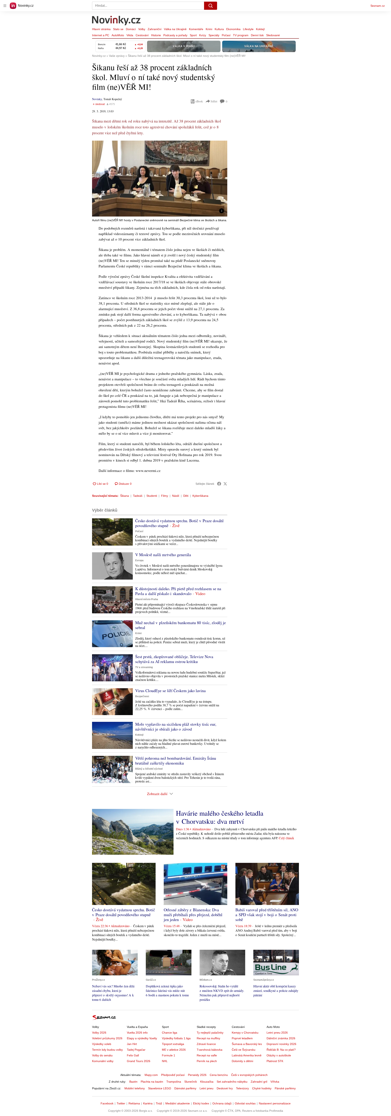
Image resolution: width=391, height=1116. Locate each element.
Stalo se (118, 29)
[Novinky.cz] (116, 20)
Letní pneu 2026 (277, 1032)
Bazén (133, 1081)
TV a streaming (144, 667)
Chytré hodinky (261, 1088)
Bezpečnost (142, 696)
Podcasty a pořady (175, 35)
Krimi (209, 29)
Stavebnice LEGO (159, 1088)
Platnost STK (275, 1061)
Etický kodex (201, 1103)
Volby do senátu (102, 1055)
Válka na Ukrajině (175, 29)
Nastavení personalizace (275, 1103)
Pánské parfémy (285, 1088)
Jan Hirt (132, 1044)
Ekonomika (233, 29)
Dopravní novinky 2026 (281, 1044)
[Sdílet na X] (225, 484)
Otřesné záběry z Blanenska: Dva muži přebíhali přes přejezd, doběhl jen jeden (193, 914)
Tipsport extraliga (173, 1044)
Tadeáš (137, 495)
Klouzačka (206, 1081)
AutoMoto (118, 35)
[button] (159, 179)
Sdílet (214, 101)
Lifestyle (248, 29)
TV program (240, 35)
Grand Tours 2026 (138, 1061)
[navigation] (5, 5)
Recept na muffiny (208, 1038)
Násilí (175, 495)
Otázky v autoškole (279, 1055)
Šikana (124, 495)
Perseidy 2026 (197, 1075)
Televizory (242, 1088)
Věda (129, 35)
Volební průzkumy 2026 (107, 1038)
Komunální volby (102, 1061)
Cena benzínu (219, 1075)
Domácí (131, 29)
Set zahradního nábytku (232, 1081)
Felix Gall (133, 1055)
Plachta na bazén (152, 1081)
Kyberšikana (200, 495)
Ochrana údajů (222, 1103)
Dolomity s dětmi (242, 1061)
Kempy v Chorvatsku (245, 1032)
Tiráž (159, 1103)
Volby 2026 (99, 1032)
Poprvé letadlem (242, 1038)
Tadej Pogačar (136, 1049)
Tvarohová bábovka (209, 1049)
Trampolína (173, 1081)
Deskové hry (225, 1088)
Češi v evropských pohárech (249, 1075)
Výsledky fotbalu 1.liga (176, 1038)
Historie (156, 35)
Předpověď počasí (173, 1075)
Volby (141, 29)
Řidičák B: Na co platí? (281, 1049)
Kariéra (148, 1103)
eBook (199, 101)
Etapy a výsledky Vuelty (142, 1038)
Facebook (107, 1103)
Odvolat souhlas (245, 1103)
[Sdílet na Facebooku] (219, 484)
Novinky (97, 99)
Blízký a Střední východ (149, 768)
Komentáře (196, 29)
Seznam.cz (377, 5)
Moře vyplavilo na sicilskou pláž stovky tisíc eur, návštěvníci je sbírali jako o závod (175, 726)
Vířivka (274, 1081)
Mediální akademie (177, 1103)
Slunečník (190, 1081)
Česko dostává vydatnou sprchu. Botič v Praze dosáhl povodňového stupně (179, 523)
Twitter (121, 1103)
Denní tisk (257, 35)
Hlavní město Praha (146, 599)
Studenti (151, 495)
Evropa (139, 560)
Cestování (142, 35)
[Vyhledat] (210, 6)
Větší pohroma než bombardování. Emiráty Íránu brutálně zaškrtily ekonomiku (175, 760)
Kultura (219, 29)
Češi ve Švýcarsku (243, 1049)
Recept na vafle (207, 1055)
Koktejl (260, 29)
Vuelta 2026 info (137, 1032)
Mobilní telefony (134, 1088)
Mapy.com (151, 1075)
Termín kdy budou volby (107, 1049)
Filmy (164, 495)
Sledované (273, 35)
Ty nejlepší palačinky (210, 1032)
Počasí (226, 35)
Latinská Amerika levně (246, 1055)
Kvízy (202, 35)
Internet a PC (100, 35)
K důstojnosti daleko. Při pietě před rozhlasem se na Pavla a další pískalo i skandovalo (178, 591)
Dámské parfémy (185, 1088)
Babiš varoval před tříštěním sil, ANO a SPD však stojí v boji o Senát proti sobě (266, 914)
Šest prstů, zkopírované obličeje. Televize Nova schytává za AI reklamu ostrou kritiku (174, 659)
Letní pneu (206, 1088)
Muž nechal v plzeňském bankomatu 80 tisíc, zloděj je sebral (180, 625)
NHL (165, 1061)
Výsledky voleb (101, 1044)
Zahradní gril (259, 1081)
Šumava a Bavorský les (247, 1044)
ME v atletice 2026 (174, 1049)
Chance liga (169, 1032)
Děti (185, 495)
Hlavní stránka (101, 29)
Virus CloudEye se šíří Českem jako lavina (170, 690)
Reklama (134, 1103)
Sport (193, 35)
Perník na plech (207, 1061)
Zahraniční (154, 29)
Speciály (214, 35)
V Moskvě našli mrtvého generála (163, 554)
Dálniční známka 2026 (281, 1038)
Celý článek (286, 838)
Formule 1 (168, 1055)
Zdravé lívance (206, 1044)
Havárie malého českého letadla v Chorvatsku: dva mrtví (219, 817)
